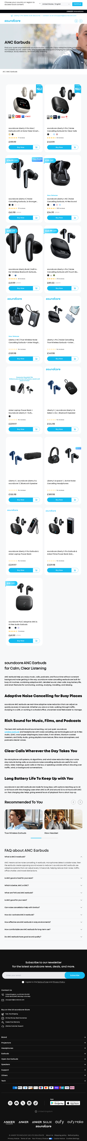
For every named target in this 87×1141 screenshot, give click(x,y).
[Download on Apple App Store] (73, 1103)
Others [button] (4, 1075)
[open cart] (76, 21)
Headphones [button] (7, 1048)
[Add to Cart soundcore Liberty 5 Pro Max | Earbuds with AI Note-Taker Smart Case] (36, 147)
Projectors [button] (6, 1043)
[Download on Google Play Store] (57, 1103)
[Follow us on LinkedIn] (29, 1103)
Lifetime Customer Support (14, 1026)
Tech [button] (3, 1081)
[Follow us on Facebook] (16, 1103)
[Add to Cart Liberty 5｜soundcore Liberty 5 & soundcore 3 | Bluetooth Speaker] (36, 500)
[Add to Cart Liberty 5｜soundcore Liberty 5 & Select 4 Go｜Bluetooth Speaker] (74, 429)
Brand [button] (4, 1037)
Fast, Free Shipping (11, 1014)
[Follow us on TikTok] (35, 1103)
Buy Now (20, 147)
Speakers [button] (5, 1064)
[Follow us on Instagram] (10, 1103)
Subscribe (74, 975)
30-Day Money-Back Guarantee (16, 1018)
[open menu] (80, 21)
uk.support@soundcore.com (14, 1000)
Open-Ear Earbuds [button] (9, 1059)
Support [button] (5, 1070)
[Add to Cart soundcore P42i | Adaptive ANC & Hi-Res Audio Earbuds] (36, 641)
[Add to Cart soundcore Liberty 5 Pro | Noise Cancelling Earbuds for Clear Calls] (74, 147)
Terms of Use (42, 982)
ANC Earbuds (11, 72)
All (4, 72)
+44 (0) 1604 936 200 (23, 994)
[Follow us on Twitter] (23, 1103)
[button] (40, 3)
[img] (14, 1088)
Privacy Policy (59, 982)
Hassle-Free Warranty (12, 1022)
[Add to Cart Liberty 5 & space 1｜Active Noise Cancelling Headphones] (74, 500)
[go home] (12, 20)
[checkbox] (23, 982)
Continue (77, 4)
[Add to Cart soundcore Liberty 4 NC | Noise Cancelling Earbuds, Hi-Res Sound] (74, 217)
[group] (24, 142)
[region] (43, 867)
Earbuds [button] (5, 1053)
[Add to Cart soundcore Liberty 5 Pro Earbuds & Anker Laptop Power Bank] (36, 570)
